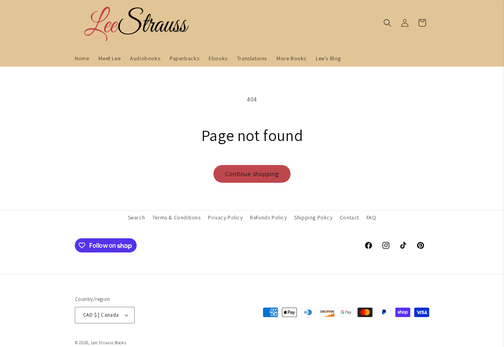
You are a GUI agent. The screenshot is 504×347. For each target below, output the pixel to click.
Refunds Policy (268, 217)
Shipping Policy (313, 217)
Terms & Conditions (176, 217)
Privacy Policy (225, 217)
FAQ (371, 217)
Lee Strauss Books (108, 342)
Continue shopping (252, 174)
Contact (349, 217)
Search (136, 217)
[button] (387, 23)
